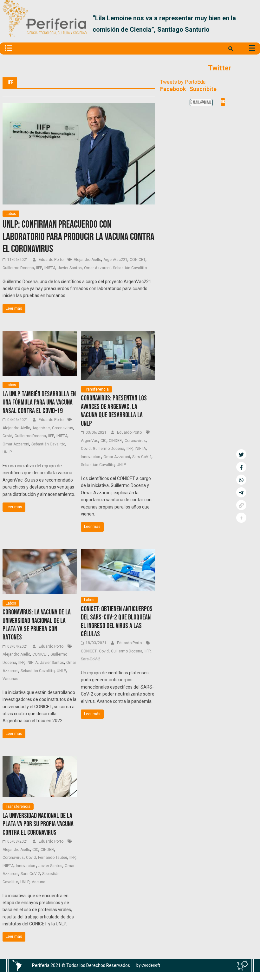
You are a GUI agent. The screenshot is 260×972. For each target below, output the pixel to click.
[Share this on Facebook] (241, 467)
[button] (250, 24)
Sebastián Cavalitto (130, 268)
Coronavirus (62, 428)
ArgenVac (41, 428)
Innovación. (91, 457)
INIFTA (49, 268)
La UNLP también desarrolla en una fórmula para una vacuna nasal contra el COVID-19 (39, 402)
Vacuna (38, 882)
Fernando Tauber (52, 857)
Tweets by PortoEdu (182, 82)
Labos (11, 213)
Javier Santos (70, 268)
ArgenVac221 (115, 259)
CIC (104, 440)
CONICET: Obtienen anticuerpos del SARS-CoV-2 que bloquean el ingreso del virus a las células (117, 621)
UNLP (7, 452)
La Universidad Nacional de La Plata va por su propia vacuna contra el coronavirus (38, 824)
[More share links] (241, 518)
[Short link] (241, 505)
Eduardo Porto (51, 259)
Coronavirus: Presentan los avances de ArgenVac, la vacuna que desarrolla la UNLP (114, 411)
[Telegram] (241, 492)
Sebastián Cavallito (97, 465)
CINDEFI (115, 440)
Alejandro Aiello (87, 259)
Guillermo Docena (18, 268)
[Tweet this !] (241, 454)
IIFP (39, 268)
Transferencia (96, 389)
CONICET (138, 259)
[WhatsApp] (241, 480)
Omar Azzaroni (97, 268)
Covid (7, 436)
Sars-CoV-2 (142, 457)
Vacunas (10, 679)
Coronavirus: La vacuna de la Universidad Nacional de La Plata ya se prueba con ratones (37, 625)
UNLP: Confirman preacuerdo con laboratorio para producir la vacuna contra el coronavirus (78, 236)
